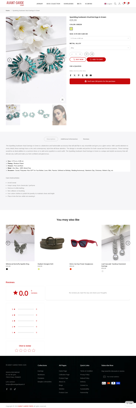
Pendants (41, 378)
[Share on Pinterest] (79, 75)
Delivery (83, 382)
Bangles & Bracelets (45, 382)
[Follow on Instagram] (11, 389)
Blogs (61, 385)
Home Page (63, 371)
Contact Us (84, 385)
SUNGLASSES (68, 4)
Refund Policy (84, 378)
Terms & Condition (86, 371)
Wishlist (61, 389)
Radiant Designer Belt (45, 264)
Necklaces (41, 374)
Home (8, 10)
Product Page (63, 378)
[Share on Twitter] (75, 75)
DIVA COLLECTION (53, 4)
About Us (62, 382)
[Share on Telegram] (87, 75)
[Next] (63, 60)
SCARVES (88, 4)
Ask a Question (75, 66)
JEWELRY (39, 4)
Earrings (40, 371)
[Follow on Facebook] (7, 389)
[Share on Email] (91, 75)
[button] (108, 4)
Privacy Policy (84, 374)
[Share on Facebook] (71, 75)
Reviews (86, 139)
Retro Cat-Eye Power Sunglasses (81, 264)
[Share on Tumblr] (83, 75)
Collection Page (64, 374)
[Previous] (9, 60)
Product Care (63, 392)
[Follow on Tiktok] (15, 389)
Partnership (84, 392)
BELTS (79, 4)
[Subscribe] (126, 376)
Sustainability (84, 389)
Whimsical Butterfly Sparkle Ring (17, 264)
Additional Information (69, 139)
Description (51, 139)
